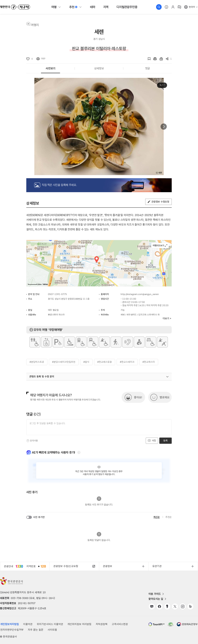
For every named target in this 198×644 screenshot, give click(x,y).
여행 (54, 7)
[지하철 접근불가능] (81, 342)
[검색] (159, 7)
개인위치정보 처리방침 (79, 624)
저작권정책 (101, 624)
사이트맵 (52, 629)
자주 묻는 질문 (35, 629)
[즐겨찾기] (147, 58)
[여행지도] (179, 7)
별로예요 (165, 397)
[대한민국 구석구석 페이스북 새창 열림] (159, 606)
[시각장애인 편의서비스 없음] (116, 342)
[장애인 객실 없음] (150, 342)
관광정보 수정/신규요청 (65, 566)
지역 (106, 7)
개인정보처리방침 (9, 624)
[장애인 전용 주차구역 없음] (58, 342)
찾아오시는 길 (155, 598)
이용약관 (27, 624)
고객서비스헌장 (120, 624)
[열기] (167, 377)
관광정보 (107, 566)
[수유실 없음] (139, 342)
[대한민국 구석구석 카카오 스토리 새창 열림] (167, 606)
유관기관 (157, 566)
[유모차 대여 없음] (162, 342)
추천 (71, 7)
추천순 (168, 517)
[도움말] (27, 440)
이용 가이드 (154, 593)
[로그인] (173, 7)
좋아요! (138, 397)
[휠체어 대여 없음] (104, 342)
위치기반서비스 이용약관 (50, 624)
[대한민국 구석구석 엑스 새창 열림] (175, 606)
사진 (153, 440)
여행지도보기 (160, 245)
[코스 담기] (160, 58)
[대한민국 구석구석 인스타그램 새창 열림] (182, 606)
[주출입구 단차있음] (69, 342)
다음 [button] (164, 126)
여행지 (35, 25)
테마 (92, 7)
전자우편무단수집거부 (12, 629)
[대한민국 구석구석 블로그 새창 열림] (151, 606)
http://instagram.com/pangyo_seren (140, 294)
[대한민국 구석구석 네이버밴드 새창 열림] (190, 606)
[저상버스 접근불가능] (92, 342)
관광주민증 (126, 7)
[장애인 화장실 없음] (34, 342)
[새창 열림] (153, 58)
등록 (165, 440)
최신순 (156, 517)
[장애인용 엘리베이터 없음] (46, 342)
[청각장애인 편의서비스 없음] (127, 342)
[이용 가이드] (166, 7)
